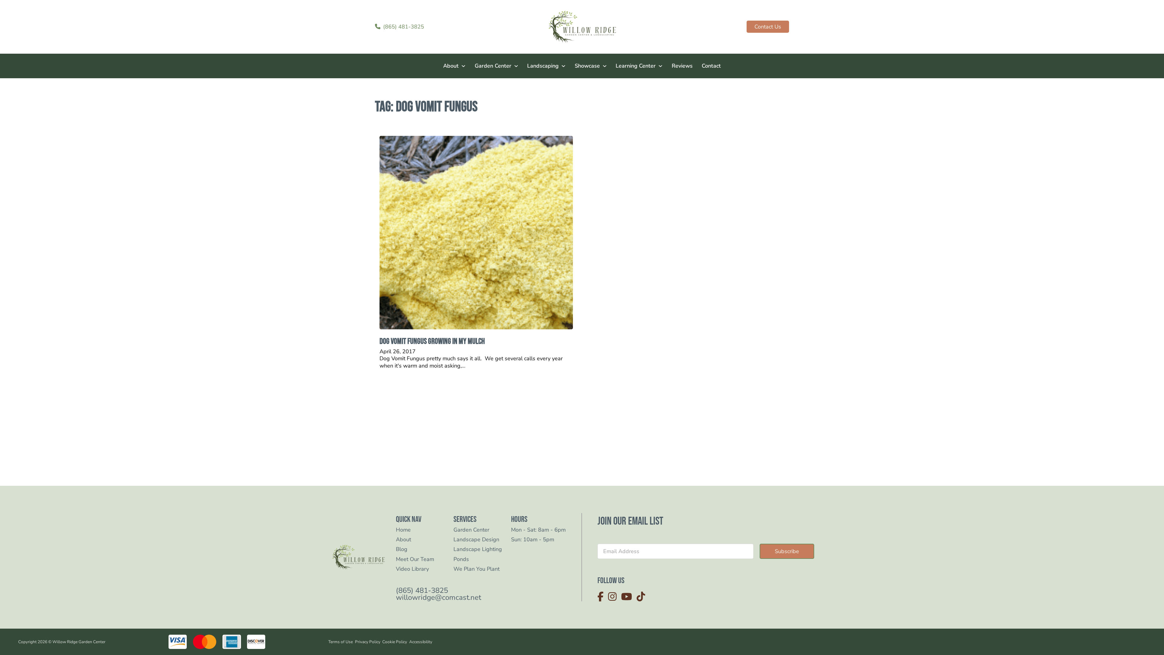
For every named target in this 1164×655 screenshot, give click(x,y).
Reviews (682, 65)
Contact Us (767, 26)
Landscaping (543, 65)
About (451, 65)
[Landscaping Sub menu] (563, 66)
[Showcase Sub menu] (605, 66)
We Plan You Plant (476, 569)
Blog (401, 549)
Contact (711, 65)
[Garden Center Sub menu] (516, 66)
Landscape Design (476, 539)
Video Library (412, 569)
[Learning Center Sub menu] (660, 66)
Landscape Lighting (477, 549)
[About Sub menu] (463, 66)
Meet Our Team (415, 559)
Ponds (461, 559)
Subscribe (787, 551)
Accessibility (420, 642)
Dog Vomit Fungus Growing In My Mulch (432, 341)
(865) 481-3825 (422, 590)
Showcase (587, 65)
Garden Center (493, 65)
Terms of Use (340, 642)
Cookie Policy (394, 642)
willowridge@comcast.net (438, 597)
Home (403, 529)
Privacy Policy (367, 642)
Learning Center (636, 65)
